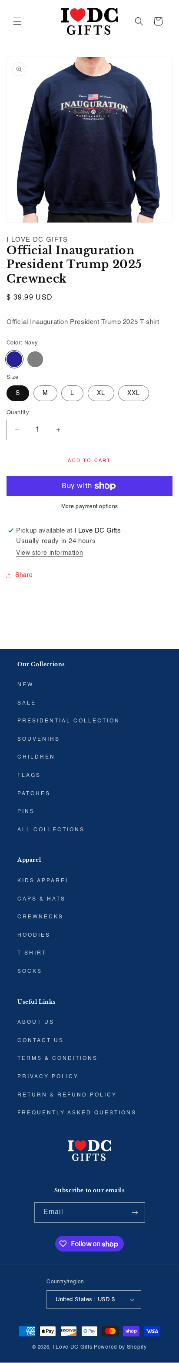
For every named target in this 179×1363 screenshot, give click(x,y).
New (25, 685)
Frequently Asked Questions (76, 1113)
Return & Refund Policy (67, 1095)
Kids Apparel (43, 881)
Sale (26, 703)
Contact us (40, 1040)
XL (101, 393)
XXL (133, 393)
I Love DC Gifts (73, 1347)
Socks (29, 971)
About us (35, 1022)
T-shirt (31, 953)
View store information (49, 553)
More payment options (89, 506)
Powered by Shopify (120, 1347)
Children (36, 757)
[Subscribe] (135, 1212)
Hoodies (33, 935)
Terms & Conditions (57, 1058)
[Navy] (14, 359)
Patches (33, 793)
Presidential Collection (68, 721)
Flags (29, 775)
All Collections (51, 830)
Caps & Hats (41, 899)
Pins (26, 811)
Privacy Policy (48, 1077)
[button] (17, 21)
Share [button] (24, 575)
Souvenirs (38, 739)
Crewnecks (40, 917)
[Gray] (35, 359)
